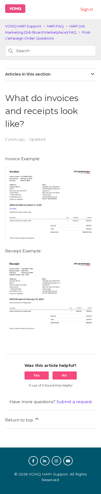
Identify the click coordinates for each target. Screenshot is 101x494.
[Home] (15, 11)
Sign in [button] (87, 9)
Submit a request (74, 401)
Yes (37, 375)
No (64, 375)
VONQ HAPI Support (23, 26)
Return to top (19, 420)
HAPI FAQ (55, 26)
